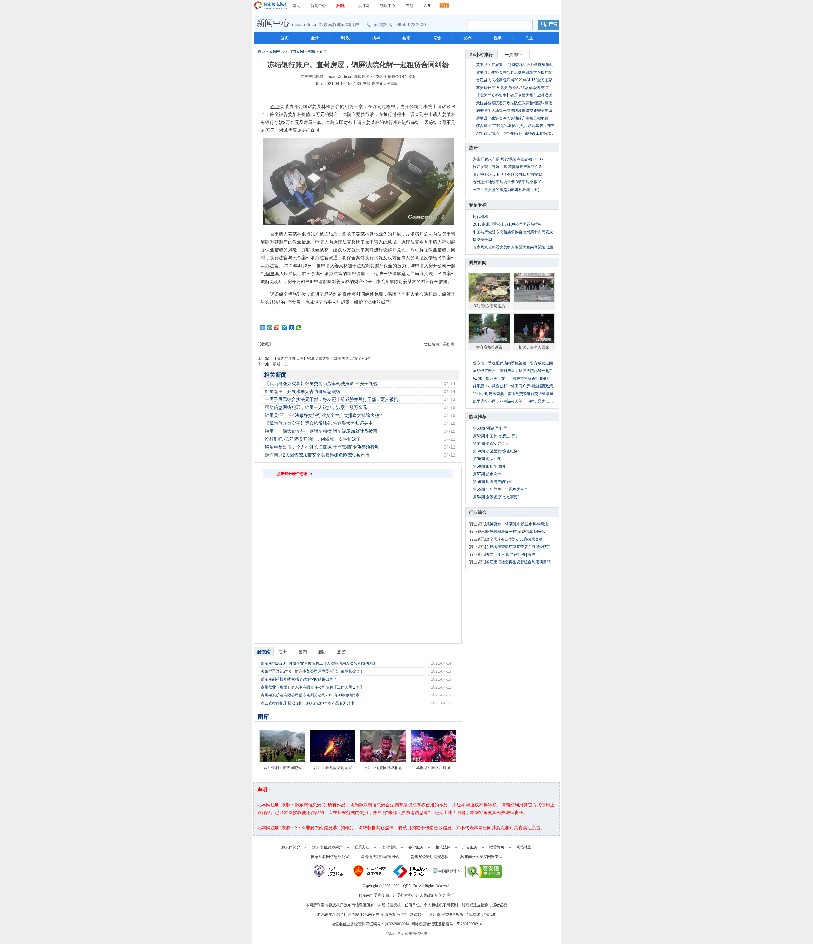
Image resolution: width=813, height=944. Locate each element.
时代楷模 (480, 216)
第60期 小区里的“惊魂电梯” (496, 451)
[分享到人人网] (291, 327)
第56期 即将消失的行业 (493, 481)
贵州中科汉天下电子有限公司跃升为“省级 (508, 174)
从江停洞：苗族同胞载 (283, 767)
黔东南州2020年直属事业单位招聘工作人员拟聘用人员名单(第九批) (318, 663)
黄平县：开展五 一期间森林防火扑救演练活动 (514, 65)
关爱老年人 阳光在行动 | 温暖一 (512, 554)
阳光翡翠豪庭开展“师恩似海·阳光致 (516, 531)
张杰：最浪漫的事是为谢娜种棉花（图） (507, 189)
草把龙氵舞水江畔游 (433, 767)
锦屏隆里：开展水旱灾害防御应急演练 (302, 391)
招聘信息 (389, 847)
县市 (406, 37)
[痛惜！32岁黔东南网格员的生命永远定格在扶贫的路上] (489, 287)
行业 (528, 37)
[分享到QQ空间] (269, 327)
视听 (498, 37)
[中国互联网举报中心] (411, 871)
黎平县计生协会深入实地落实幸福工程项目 (512, 118)
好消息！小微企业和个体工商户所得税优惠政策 (513, 386)
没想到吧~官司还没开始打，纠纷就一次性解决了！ (315, 439)
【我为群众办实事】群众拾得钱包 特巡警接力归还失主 (319, 423)
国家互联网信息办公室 (330, 856)
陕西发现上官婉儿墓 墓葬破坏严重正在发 (507, 167)
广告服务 (470, 847)
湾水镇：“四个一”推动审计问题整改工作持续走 (515, 133)
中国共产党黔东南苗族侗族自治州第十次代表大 (513, 232)
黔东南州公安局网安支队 (481, 856)
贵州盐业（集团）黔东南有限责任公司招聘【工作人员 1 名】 (312, 687)
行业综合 (478, 512)
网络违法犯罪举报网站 (380, 856)
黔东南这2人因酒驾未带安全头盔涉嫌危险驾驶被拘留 (317, 455)
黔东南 (264, 651)
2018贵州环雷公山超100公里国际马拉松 (507, 224)
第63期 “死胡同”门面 (490, 428)
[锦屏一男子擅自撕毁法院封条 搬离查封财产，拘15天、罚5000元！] (534, 287)
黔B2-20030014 (397, 924)
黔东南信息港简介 (327, 847)
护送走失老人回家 (534, 347)
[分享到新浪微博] (277, 327)
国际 (322, 651)
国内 (302, 651)
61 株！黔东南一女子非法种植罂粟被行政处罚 (512, 378)
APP (428, 5)
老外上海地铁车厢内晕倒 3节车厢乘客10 (507, 182)
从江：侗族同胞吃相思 (383, 767)
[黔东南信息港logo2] (270, 5)
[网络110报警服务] (329, 871)
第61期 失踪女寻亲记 (491, 443)
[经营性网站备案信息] (370, 871)
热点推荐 (478, 416)
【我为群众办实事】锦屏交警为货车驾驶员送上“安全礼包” (322, 358)
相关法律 (443, 847)
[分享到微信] (299, 327)
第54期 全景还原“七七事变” (496, 497)
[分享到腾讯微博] (284, 327)
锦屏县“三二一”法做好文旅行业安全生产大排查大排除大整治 (324, 415)
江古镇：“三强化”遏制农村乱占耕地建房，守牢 (515, 126)
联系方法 (362, 847)
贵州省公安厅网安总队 (430, 856)
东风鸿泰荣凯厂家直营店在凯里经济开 (518, 547)
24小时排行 (481, 54)
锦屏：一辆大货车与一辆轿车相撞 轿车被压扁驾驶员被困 (321, 431)
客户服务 (416, 847)
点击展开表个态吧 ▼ (295, 474)
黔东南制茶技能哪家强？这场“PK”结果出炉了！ (301, 679)
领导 (376, 37)
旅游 (341, 651)
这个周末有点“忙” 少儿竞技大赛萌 (514, 539)
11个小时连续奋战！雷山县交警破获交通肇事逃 (513, 393)
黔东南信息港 (416, 933)
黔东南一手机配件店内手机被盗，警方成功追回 (513, 363)
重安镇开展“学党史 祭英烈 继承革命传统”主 (512, 87)
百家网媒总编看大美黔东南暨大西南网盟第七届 (513, 247)
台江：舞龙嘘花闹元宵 (333, 767)
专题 (409, 5)
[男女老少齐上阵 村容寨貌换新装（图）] (489, 328)
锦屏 (312, 51)
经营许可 (497, 847)
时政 (345, 37)
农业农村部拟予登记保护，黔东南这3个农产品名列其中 (307, 703)
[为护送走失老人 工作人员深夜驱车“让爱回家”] (534, 328)
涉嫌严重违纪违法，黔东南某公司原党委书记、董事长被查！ (312, 671)
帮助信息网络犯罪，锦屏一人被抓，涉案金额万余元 (316, 407)
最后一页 (280, 364)
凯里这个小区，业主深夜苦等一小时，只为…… (513, 401)
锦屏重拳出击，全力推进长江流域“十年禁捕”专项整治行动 (322, 447)
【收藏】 (265, 344)
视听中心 (387, 5)
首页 (296, 5)
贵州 (283, 651)
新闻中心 (318, 5)
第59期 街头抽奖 (487, 459)
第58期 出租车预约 (489, 466)
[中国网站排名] (447, 871)
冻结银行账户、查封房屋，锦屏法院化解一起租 (513, 371)
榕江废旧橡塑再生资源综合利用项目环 (518, 562)
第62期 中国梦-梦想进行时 (495, 436)
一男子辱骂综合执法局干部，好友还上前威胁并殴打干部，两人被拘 (331, 399)
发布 (467, 37)
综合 (437, 37)
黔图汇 (342, 5)
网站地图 (524, 847)
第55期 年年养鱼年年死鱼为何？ (500, 489)
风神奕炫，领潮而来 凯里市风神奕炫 (517, 524)
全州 (315, 37)
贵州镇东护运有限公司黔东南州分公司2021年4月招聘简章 (310, 695)
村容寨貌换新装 (489, 347)
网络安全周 (482, 239)
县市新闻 (296, 51)
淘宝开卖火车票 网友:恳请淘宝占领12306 (508, 159)
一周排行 (513, 54)
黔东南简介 (290, 847)
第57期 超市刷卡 (487, 474)
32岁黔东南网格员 (489, 306)
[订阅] (444, 4)
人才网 (364, 5)
